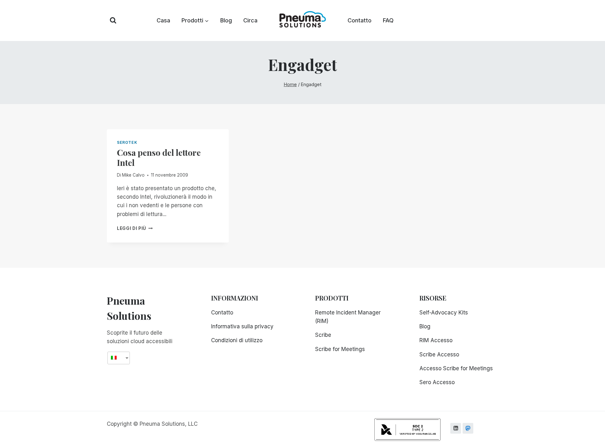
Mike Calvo (133, 175)
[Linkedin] (455, 428)
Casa (163, 20)
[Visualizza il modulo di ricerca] (113, 20)
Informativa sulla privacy (242, 326)
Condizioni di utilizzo (236, 340)
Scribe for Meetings (340, 349)
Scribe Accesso (439, 354)
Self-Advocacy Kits (443, 312)
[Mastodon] (468, 428)
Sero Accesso (437, 382)
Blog (226, 20)
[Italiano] (116, 358)
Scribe (323, 335)
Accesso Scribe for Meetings (456, 368)
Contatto (360, 20)
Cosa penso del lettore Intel (159, 157)
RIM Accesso (435, 340)
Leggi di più (135, 228)
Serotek (127, 142)
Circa (250, 20)
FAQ (388, 20)
